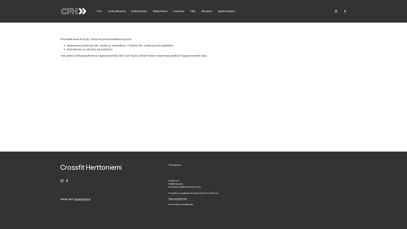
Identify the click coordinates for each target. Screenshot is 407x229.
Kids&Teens (160, 11)
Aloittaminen (139, 11)
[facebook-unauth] (345, 11)
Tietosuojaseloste (177, 198)
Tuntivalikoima (117, 11)
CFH (99, 11)
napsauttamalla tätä (111, 56)
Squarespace (82, 199)
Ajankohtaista (226, 11)
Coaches (178, 11)
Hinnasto (206, 11)
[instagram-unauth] (336, 11)
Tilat (192, 11)
